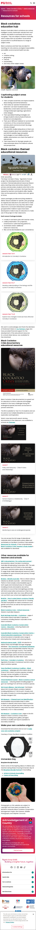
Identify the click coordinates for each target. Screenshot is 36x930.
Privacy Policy (10, 922)
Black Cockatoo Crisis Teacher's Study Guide (16, 546)
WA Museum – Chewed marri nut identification (17, 699)
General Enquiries (7, 887)
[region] (18, 921)
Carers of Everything (11, 775)
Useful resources (29, 9)
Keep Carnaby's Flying (14, 9)
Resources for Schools (8, 544)
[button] (31, 3)
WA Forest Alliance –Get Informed (12, 687)
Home (3, 9)
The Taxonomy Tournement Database (21, 647)
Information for (7, 872)
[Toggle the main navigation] (34, 3)
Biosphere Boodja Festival (12, 770)
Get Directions (6, 891)
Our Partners (20, 329)
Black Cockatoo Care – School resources (15, 610)
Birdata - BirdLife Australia (10, 579)
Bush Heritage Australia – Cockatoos (13, 615)
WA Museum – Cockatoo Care (11, 714)
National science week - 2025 (11, 642)
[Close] (33, 914)
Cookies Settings (17, 927)
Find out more (18, 850)
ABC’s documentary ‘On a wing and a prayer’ (16, 561)
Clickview (12, 422)
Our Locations (6, 882)
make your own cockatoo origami (16, 730)
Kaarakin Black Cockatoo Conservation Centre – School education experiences (18, 634)
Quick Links (5, 877)
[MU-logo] (6, 3)
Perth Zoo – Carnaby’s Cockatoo (12, 660)
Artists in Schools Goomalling (14, 773)
